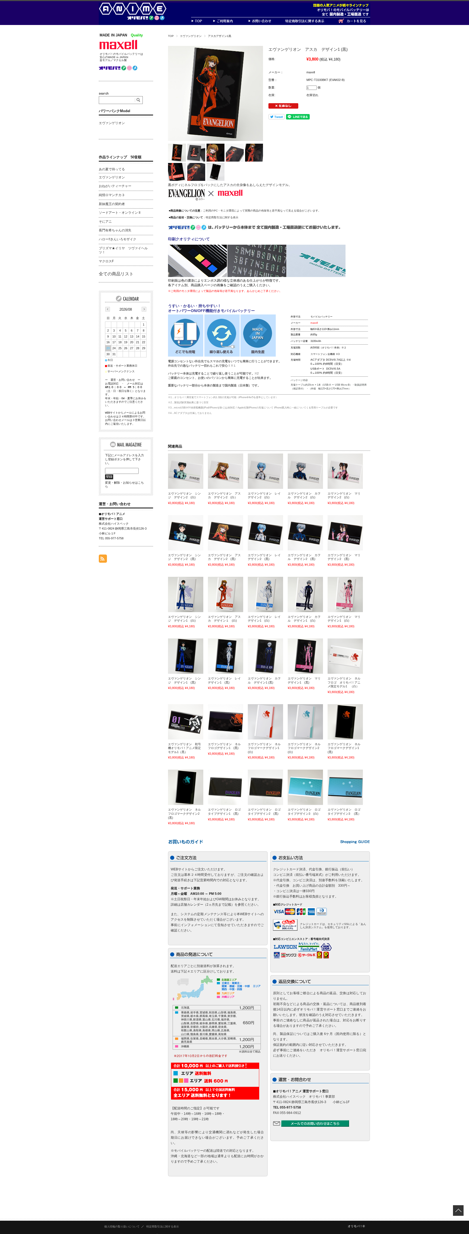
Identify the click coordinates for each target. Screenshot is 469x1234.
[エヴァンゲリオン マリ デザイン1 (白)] (345, 594)
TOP (171, 35)
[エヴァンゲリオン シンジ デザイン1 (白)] (185, 594)
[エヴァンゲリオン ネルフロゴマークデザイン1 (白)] (265, 721)
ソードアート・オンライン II (119, 213)
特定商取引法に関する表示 (222, 217)
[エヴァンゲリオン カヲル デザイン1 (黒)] (265, 656)
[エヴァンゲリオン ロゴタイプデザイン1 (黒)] (225, 787)
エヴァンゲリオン (191, 35)
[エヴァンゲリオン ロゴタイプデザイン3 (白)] (305, 787)
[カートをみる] (354, 23)
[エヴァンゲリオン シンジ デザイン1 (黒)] (185, 656)
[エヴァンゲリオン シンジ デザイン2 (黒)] (185, 532)
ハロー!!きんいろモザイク (117, 239)
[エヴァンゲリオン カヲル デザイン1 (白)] (305, 594)
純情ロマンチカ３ (112, 195)
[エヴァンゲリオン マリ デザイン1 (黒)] (305, 656)
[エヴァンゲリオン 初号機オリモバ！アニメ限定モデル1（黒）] (185, 721)
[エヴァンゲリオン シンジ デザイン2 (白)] (185, 471)
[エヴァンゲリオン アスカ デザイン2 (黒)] (225, 532)
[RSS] (103, 560)
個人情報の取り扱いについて (122, 1226)
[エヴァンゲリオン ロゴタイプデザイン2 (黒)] (265, 787)
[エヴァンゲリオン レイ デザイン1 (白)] (265, 594)
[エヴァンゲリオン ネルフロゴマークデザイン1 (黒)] (345, 721)
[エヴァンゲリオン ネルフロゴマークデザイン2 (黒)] (185, 787)
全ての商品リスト (116, 274)
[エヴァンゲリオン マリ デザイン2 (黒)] (345, 532)
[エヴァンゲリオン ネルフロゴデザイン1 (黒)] (225, 721)
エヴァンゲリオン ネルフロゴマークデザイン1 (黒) (345, 748)
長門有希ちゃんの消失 (115, 230)
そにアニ (105, 221)
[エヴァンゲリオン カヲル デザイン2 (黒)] (305, 532)
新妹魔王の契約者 (112, 204)
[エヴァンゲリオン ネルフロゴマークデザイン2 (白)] (305, 721)
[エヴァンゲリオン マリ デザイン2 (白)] (345, 471)
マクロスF (106, 261)
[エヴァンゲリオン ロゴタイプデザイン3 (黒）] (345, 787)
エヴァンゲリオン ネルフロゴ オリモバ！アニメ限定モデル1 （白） (344, 682)
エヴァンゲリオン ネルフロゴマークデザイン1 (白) (265, 748)
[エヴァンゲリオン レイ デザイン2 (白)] (265, 471)
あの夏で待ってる (112, 169)
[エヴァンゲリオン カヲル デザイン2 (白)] (305, 471)
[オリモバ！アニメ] (137, 19)
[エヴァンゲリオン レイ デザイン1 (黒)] (225, 656)
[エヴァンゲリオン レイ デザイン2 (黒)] (265, 532)
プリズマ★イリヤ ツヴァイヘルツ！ (123, 250)
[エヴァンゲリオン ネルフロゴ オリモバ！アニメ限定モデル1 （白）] (345, 656)
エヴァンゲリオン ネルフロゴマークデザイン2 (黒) (185, 813)
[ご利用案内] (230, 23)
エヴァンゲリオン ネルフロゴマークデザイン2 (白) (305, 748)
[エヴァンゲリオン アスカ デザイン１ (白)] (225, 594)
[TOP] (202, 23)
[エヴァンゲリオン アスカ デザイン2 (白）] (225, 471)
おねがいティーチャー (115, 186)
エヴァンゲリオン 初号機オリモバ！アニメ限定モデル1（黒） (184, 748)
